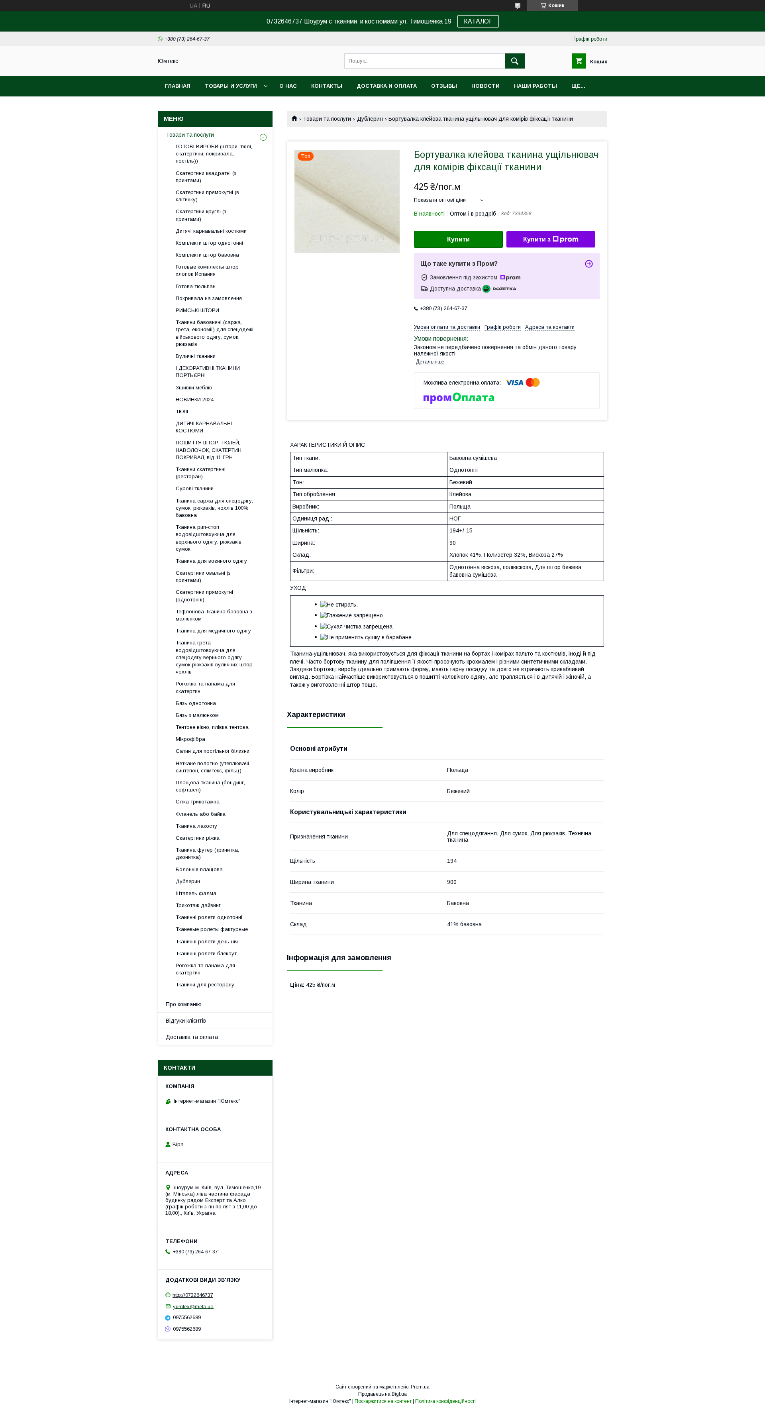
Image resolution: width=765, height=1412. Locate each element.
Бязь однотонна (196, 703)
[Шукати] (515, 61)
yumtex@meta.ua (193, 1306)
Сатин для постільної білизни (212, 751)
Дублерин (370, 119)
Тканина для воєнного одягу (211, 561)
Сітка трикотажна (198, 802)
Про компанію (184, 1004)
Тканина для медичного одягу (213, 631)
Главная (177, 86)
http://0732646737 (193, 1295)
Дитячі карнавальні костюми (211, 231)
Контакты (326, 86)
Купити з (537, 239)
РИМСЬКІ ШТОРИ (197, 310)
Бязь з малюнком (197, 715)
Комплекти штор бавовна (207, 255)
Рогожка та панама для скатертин (205, 687)
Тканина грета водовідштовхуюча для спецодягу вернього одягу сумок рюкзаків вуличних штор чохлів (214, 657)
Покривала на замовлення (209, 298)
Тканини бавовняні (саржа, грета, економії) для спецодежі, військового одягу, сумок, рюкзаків (215, 333)
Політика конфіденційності (445, 1401)
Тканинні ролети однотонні (209, 917)
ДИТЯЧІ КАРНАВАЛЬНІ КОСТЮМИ (204, 427)
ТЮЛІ (182, 411)
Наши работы (535, 86)
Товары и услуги (231, 86)
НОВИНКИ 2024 (195, 400)
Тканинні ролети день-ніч (207, 942)
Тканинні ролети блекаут (206, 953)
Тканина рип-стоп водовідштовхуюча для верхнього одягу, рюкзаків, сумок (209, 538)
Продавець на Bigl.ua (382, 1394)
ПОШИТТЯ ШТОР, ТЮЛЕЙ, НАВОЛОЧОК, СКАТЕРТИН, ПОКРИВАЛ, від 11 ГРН (209, 450)
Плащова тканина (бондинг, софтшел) (210, 786)
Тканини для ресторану (205, 985)
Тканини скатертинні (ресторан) (201, 472)
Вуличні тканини (196, 356)
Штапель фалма (196, 893)
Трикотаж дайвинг (198, 905)
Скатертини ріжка (198, 838)
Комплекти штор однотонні (209, 243)
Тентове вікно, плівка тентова (212, 727)
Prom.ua (420, 1387)
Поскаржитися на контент (383, 1401)
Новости (485, 86)
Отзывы (444, 86)
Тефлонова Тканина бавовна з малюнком (214, 615)
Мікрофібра (190, 739)
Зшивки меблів (194, 388)
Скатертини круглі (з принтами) (201, 215)
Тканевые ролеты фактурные (212, 929)
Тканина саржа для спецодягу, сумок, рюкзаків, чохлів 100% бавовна (214, 508)
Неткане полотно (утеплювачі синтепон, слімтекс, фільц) (212, 767)
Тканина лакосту (196, 826)
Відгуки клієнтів (186, 1020)
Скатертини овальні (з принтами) (203, 576)
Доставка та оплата (192, 1037)
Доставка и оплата (387, 86)
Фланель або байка (201, 814)
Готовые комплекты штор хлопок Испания (207, 270)
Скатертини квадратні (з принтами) (206, 176)
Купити (458, 239)
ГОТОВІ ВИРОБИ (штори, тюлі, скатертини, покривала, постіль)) (214, 153)
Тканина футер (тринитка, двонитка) (207, 853)
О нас (288, 86)
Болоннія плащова (199, 869)
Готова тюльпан (196, 286)
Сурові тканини (195, 488)
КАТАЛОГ (478, 21)
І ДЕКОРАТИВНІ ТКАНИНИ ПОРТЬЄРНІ (208, 371)
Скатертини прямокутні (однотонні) (204, 595)
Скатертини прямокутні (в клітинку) (207, 195)
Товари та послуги (327, 119)
